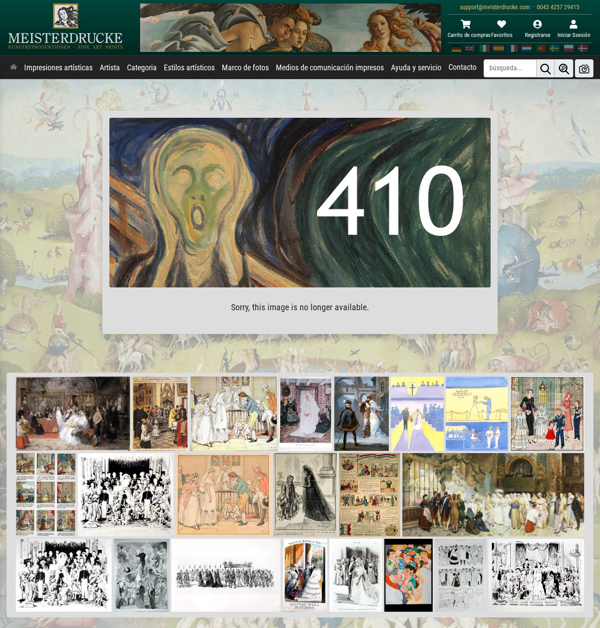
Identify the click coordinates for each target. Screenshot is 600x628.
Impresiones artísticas (58, 67)
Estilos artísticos (189, 67)
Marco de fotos (245, 67)
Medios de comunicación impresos (330, 67)
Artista (110, 67)
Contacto (462, 67)
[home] (14, 67)
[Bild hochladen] (584, 68)
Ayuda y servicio (416, 67)
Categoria (142, 67)
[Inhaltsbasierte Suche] (564, 68)
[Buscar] (545, 68)
